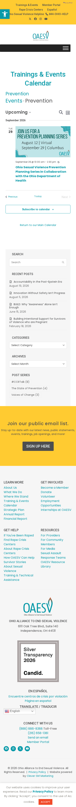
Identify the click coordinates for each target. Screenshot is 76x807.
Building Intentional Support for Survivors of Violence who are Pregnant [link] (37, 320)
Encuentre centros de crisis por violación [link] (38, 696)
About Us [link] (10, 487)
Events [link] (14, 100)
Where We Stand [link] (16, 496)
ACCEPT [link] (45, 802)
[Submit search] (63, 262)
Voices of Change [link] (25, 395)
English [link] (14, 711)
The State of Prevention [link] (29, 388)
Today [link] (38, 196)
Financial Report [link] (15, 519)
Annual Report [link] (14, 514)
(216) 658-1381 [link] (38, 733)
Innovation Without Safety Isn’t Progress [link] (39, 293)
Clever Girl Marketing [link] (40, 776)
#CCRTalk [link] (20, 382)
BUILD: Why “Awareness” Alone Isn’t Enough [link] (33, 305)
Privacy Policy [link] (37, 772)
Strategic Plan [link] (14, 510)
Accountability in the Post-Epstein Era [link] (38, 282)
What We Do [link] (13, 492)
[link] (5, 14)
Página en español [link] (38, 701)
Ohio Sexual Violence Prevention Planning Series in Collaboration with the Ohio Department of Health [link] (40, 174)
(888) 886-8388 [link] (31, 728)
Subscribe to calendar (36, 209)
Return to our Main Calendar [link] (38, 225)
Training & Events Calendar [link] (16, 503)
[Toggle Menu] (66, 48)
